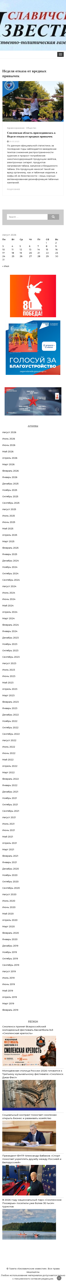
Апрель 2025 (9, 535)
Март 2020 (8, 926)
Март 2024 (8, 618)
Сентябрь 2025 (10, 503)
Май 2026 (8, 451)
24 (3, 256)
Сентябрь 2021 (10, 811)
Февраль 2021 (10, 856)
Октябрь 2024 (10, 573)
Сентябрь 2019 (10, 965)
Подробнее (13, 189)
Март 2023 (8, 695)
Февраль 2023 (10, 701)
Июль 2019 (8, 977)
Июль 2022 (8, 746)
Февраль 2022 (10, 779)
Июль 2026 (8, 438)
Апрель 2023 (9, 689)
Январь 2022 (9, 785)
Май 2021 (7, 836)
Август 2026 (9, 432)
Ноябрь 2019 (9, 952)
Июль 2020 (8, 900)
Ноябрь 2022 (9, 721)
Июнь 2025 (8, 522)
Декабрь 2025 (10, 483)
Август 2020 (9, 894)
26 (21, 256)
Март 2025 (8, 541)
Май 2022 (8, 759)
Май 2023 (8, 682)
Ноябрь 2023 (9, 644)
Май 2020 (8, 913)
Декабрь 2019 (10, 945)
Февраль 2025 (10, 547)
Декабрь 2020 (10, 868)
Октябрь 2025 (10, 496)
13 (30, 249)
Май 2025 (7, 528)
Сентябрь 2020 (11, 888)
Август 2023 (9, 663)
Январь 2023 (9, 708)
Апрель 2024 (9, 612)
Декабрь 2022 (10, 714)
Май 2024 (8, 605)
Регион (33, 1021)
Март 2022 (8, 772)
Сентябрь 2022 (11, 734)
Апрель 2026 (9, 458)
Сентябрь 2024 (11, 580)
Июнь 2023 (8, 676)
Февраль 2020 (10, 933)
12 (21, 249)
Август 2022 (9, 740)
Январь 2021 (9, 862)
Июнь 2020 (9, 907)
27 (30, 256)
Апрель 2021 (9, 843)
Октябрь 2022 (10, 727)
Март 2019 (8, 1003)
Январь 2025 (9, 554)
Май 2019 (7, 990)
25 (13, 256)
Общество (31, 128)
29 (47, 256)
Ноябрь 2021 (9, 798)
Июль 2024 (8, 592)
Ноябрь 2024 (9, 567)
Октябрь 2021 (10, 804)
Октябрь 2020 (10, 881)
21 (38, 253)
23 (56, 253)
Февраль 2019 (10, 1010)
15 (47, 249)
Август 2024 (9, 586)
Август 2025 (9, 509)
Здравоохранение (16, 128)
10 (3, 249)
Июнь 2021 (8, 830)
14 (38, 249)
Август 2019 (9, 971)
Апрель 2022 (9, 766)
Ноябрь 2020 (9, 875)
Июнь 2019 (8, 984)
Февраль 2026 (10, 470)
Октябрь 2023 (10, 650)
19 (21, 253)
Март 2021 (8, 849)
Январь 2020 (9, 939)
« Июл (5, 266)
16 (56, 249)
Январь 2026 (9, 477)
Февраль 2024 (10, 624)
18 (13, 253)
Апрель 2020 (9, 920)
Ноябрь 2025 (9, 490)
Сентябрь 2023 (11, 657)
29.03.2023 (14, 141)
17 (3, 253)
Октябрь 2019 (10, 958)
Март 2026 (8, 464)
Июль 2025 (8, 515)
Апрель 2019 (9, 997)
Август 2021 (9, 817)
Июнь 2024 (8, 599)
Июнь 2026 (8, 445)
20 (30, 253)
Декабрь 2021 (10, 791)
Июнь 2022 (8, 753)
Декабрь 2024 (10, 560)
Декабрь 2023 (10, 637)
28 (38, 256)
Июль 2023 (8, 669)
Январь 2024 (9, 631)
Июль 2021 (8, 823)
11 (13, 249)
